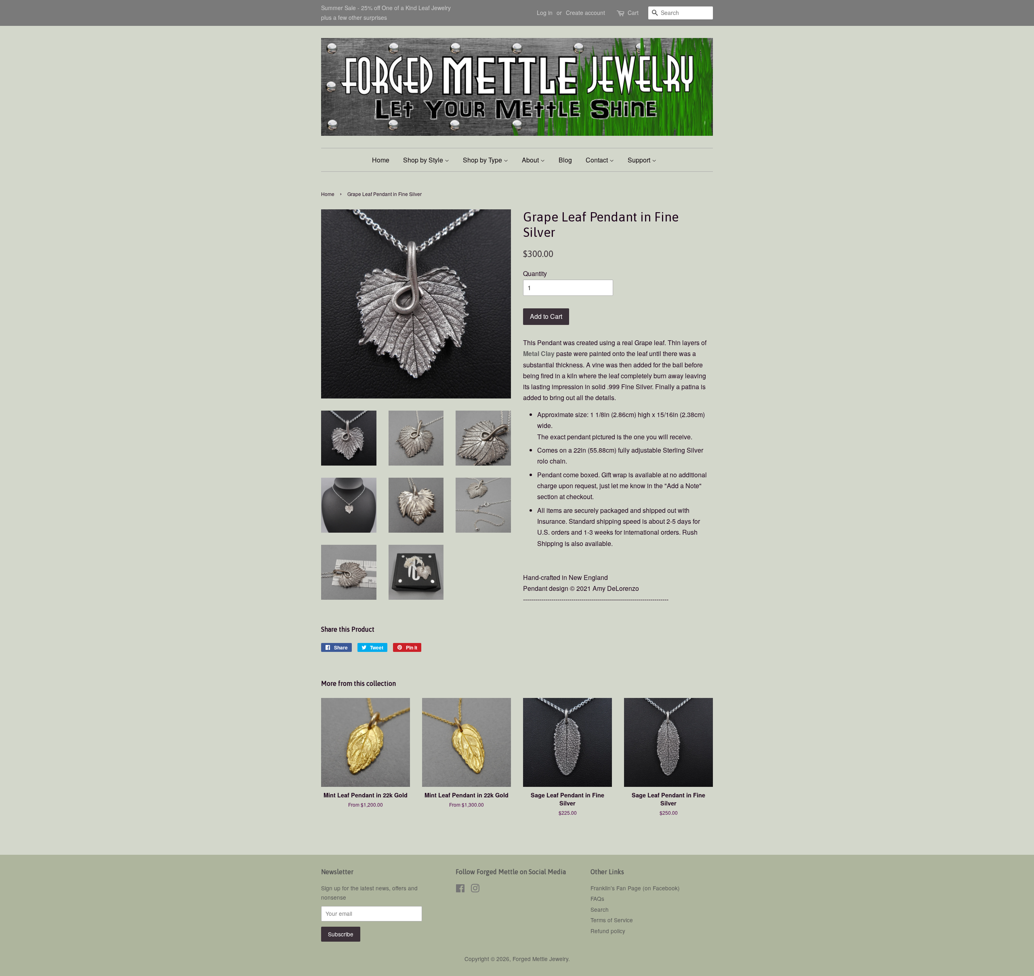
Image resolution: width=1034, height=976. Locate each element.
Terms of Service (612, 920)
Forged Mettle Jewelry (540, 959)
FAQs (597, 898)
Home (380, 159)
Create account (585, 12)
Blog (565, 159)
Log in (545, 12)
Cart (633, 12)
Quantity (535, 273)
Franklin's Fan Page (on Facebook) (635, 888)
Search (600, 909)
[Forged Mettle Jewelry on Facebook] (460, 889)
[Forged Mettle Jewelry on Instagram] (475, 889)
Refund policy (608, 931)
